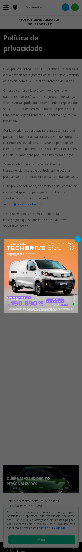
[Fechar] (77, 239)
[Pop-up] (41, 275)
